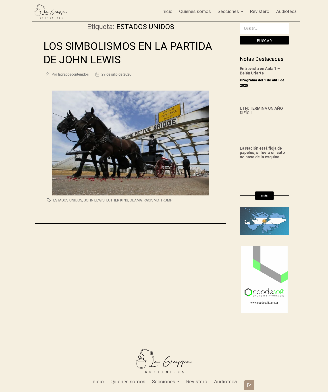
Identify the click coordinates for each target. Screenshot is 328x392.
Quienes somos (195, 11)
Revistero (259, 11)
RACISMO (151, 200)
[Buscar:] (264, 29)
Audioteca (286, 11)
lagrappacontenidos (73, 74)
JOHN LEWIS (94, 200)
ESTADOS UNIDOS (67, 200)
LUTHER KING (117, 200)
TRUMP (166, 200)
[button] (264, 195)
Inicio (166, 11)
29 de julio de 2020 (116, 74)
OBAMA (136, 200)
